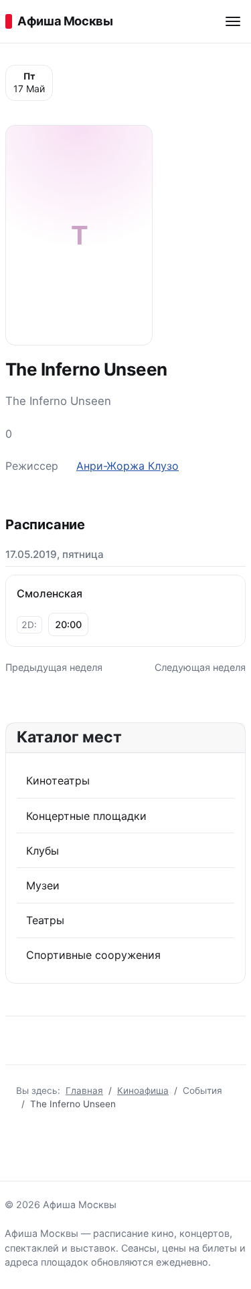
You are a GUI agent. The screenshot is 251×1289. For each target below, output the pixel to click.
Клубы (42, 850)
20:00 (68, 624)
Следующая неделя (200, 667)
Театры (45, 920)
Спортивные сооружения (93, 955)
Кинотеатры (58, 780)
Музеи (43, 885)
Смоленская (49, 593)
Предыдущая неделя (53, 667)
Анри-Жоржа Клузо (127, 465)
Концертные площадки (86, 816)
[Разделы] (233, 21)
